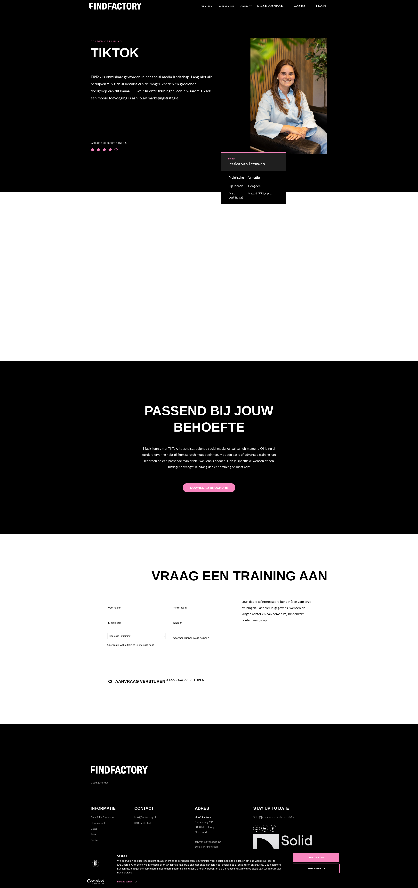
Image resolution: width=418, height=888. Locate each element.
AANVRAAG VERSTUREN (140, 681)
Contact (95, 840)
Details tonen (124, 881)
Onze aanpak (98, 823)
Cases (94, 828)
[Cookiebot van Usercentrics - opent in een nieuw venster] (95, 881)
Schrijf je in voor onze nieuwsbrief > (273, 817)
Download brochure (117, 314)
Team (93, 834)
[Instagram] (256, 828)
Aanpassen (314, 868)
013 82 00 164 (142, 823)
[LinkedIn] (264, 828)
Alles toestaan (316, 857)
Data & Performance (102, 817)
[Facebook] (273, 828)
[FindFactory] (115, 6)
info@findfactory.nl (145, 817)
